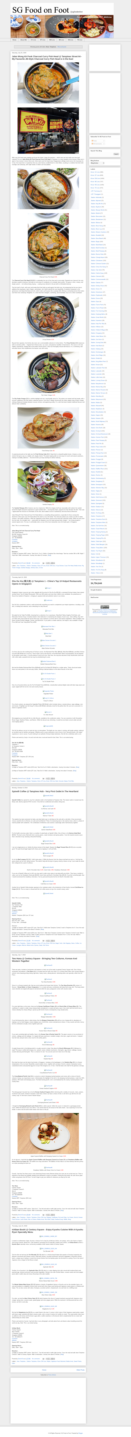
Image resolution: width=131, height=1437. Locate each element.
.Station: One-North (96, 427)
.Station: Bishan (95, 222)
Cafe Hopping (66, 943)
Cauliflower (55, 1217)
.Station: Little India (96, 377)
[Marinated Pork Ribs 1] (48, 626)
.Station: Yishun (95, 573)
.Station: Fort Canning (97, 311)
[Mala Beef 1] (48, 633)
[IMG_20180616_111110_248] (48, 1306)
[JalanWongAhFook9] (48, 338)
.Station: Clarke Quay (97, 273)
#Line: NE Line (95, 181)
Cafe (60, 943)
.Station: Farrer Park (97, 304)
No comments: (36, 563)
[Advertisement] (48, 1400)
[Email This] (47, 563)
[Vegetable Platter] (48, 691)
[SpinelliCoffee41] (48, 813)
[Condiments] (48, 600)
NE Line (61, 40)
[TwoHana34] (48, 1056)
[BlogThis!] (48, 563)
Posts (95, 141)
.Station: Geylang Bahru (98, 314)
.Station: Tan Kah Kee (97, 525)
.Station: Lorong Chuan (98, 380)
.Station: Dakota (95, 282)
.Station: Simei (95, 494)
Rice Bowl (47, 1219)
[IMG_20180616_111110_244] (48, 1248)
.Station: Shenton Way (97, 487)
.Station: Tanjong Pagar (98, 535)
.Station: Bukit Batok (97, 244)
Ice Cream (70, 1217)
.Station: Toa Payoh (96, 551)
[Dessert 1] (48, 712)
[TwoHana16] (48, 1028)
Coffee (77, 943)
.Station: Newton (96, 418)
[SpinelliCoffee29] (48, 853)
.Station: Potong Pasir (97, 453)
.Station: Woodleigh (96, 563)
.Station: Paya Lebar (97, 446)
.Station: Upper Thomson (98, 557)
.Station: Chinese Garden (98, 263)
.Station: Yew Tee (96, 566)
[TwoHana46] (48, 1154)
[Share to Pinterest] (54, 563)
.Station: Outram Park (97, 437)
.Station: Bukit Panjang (97, 251)
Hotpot (66, 781)
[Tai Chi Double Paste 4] (48, 679)
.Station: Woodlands (97, 560)
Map (49, 555)
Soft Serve (46, 945)
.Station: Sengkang (96, 481)
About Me (23, 40)
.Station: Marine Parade (98, 390)
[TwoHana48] (48, 1167)
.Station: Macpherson (97, 383)
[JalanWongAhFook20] (48, 104)
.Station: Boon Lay (96, 229)
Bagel (57, 943)
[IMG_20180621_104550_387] (48, 1236)
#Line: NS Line (95, 185)
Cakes (73, 943)
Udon (13, 1363)
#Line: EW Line (50, 565)
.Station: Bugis (95, 241)
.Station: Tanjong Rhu (97, 538)
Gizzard (61, 781)
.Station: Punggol (96, 459)
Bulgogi (49, 1217)
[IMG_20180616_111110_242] (48, 1264)
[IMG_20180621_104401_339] (48, 1292)
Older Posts (80, 1370)
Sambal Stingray (25, 567)
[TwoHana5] (48, 993)
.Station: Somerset (96, 500)
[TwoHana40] (48, 1086)
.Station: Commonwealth (98, 279)
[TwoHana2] (48, 979)
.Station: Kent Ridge (97, 355)
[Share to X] (50, 563)
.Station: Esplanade (96, 295)
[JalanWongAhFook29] (48, 502)
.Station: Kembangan (97, 352)
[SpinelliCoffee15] (48, 841)
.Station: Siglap (95, 491)
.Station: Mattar (95, 402)
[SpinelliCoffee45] (48, 881)
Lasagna (18, 945)
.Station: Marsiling (96, 396)
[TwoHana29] (48, 1100)
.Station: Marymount (97, 399)
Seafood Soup (59, 1219)
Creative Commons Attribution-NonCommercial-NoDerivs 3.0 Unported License (105, 612)
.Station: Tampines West (98, 522)
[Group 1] (48, 588)
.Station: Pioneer (96, 450)
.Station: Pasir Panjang (97, 440)
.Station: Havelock (96, 320)
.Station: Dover (95, 289)
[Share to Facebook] (52, 563)
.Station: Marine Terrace (98, 393)
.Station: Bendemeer (97, 219)
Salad (40, 945)
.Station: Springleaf (96, 503)
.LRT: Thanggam (96, 194)
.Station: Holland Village (98, 330)
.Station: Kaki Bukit (96, 345)
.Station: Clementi (96, 276)
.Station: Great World (97, 317)
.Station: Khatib (95, 358)
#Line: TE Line (95, 188)
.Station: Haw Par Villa (97, 323)
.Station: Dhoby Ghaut (97, 285)
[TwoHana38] (48, 1042)
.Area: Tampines (21, 565)
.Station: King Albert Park (98, 361)
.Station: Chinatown (96, 260)
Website (14, 913)
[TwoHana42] (48, 1070)
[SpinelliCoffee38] (48, 867)
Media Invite (77, 565)
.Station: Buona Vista (97, 254)
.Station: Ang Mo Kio (97, 203)
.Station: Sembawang (97, 478)
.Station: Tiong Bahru (97, 547)
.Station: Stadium (96, 506)
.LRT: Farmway (95, 191)
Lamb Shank (23, 1219)
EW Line (52, 40)
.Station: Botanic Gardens (98, 232)
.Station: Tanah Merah (97, 528)
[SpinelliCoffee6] (48, 893)
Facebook (14, 539)
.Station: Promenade (97, 456)
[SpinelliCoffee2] (48, 795)
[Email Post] (43, 563)
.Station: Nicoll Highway (98, 421)
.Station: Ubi (94, 554)
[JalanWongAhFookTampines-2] (48, 154)
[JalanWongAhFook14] (48, 209)
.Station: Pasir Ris (96, 443)
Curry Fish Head (68, 565)
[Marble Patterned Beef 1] (48, 661)
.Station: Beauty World (97, 210)
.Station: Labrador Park (98, 368)
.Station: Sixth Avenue (97, 497)
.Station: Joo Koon (96, 339)
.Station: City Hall (96, 270)
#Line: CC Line (95, 172)
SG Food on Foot (105, 609)
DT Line (42, 40)
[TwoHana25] (48, 965)
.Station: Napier (95, 415)
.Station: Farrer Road (97, 308)
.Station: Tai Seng (96, 513)
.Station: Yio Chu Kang (97, 570)
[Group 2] (48, 610)
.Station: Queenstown (97, 465)
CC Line (33, 40)
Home (14, 40)
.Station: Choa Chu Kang (98, 267)
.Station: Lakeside (96, 371)
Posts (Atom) (52, 1375)
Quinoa (36, 945)
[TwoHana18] (48, 1014)
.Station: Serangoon (97, 484)
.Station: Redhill (95, 472)
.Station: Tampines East (98, 519)
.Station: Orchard (96, 431)
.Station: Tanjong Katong (98, 532)
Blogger (80, 1433)
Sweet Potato (77, 1361)
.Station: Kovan (95, 364)
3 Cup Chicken (60, 565)
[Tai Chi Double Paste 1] (48, 673)
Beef (57, 781)
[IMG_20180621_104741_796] (48, 1278)
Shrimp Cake (34, 567)
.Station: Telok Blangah (98, 544)
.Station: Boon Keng (97, 226)
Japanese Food (55, 1361)
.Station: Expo (95, 301)
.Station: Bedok (95, 213)
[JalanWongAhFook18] (48, 275)
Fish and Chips (62, 1217)
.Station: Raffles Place (97, 468)
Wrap (69, 1219)
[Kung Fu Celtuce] (48, 698)
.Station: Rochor (95, 475)
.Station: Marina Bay (97, 386)
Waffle (65, 1219)
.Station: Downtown (96, 292)
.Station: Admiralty (96, 197)
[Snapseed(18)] (48, 726)
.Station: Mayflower (96, 409)
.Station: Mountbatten (97, 412)
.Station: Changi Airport (98, 257)
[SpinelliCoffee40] (48, 806)
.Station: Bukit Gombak (98, 248)
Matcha (24, 945)
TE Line (79, 40)
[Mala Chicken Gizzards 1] (48, 640)
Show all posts (61, 47)
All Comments (97, 144)
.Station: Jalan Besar (97, 336)
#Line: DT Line (41, 565)
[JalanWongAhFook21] (48, 449)
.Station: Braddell (96, 235)
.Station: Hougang (96, 333)
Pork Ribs (71, 781)
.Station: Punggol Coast (98, 462)
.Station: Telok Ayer (96, 541)
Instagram (15, 541)
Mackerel (63, 1361)
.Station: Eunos (95, 298)
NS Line (70, 40)
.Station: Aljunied (96, 200)
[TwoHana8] (48, 1000)
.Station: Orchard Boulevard (99, 434)
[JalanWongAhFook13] (48, 393)
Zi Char (41, 567)
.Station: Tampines (31, 565)
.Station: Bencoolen (96, 216)
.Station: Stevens (96, 510)
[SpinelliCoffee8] (48, 827)
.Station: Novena (96, 424)
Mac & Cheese (32, 1219)
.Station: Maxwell (96, 405)
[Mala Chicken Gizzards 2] (48, 645)
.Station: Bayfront (96, 207)
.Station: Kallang (96, 349)
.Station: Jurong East (97, 342)
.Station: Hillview (96, 326)
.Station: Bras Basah (97, 238)
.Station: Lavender (96, 374)
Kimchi (76, 1217)
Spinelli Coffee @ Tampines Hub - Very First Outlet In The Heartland (45, 791)
